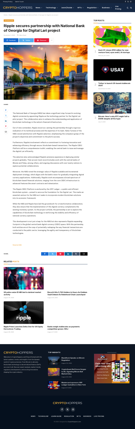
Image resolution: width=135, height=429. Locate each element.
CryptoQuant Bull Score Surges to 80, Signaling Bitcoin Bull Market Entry (73, 371)
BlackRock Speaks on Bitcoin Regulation (72, 359)
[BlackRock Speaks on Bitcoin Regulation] (54, 361)
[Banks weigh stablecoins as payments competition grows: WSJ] (67, 312)
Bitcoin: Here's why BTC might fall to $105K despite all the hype (113, 117)
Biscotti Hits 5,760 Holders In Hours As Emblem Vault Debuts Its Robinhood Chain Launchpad (67, 293)
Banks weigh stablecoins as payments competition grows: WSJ (63, 328)
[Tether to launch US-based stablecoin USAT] (112, 70)
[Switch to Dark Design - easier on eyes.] (127, 8)
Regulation (92, 8)
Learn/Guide (66, 8)
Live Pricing (118, 7)
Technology (51, 8)
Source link (17, 245)
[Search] (131, 7)
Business (106, 8)
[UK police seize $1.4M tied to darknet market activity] (24, 278)
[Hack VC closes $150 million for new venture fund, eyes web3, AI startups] (112, 36)
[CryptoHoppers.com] (17, 7)
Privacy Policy (7, 2)
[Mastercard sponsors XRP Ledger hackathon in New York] (54, 385)
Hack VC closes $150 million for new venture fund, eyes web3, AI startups (114, 51)
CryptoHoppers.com (74, 421)
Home (5, 15)
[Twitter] (6, 115)
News (38, 8)
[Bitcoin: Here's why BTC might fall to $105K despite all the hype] (112, 103)
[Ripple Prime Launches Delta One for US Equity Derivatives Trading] (24, 312)
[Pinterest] (6, 126)
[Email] (6, 131)
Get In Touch (19, 2)
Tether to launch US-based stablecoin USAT (114, 84)
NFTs (80, 8)
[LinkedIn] (6, 121)
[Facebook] (6, 110)
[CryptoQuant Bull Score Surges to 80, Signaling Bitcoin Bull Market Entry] (54, 372)
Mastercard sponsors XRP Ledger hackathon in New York (73, 384)
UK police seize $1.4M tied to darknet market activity (22, 293)
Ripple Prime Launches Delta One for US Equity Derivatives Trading (23, 328)
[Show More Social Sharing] (52, 40)
